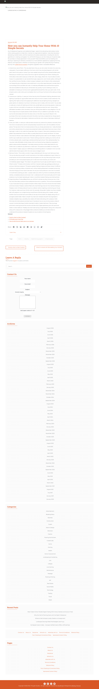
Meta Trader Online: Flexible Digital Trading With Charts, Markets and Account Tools (50, 612)
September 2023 (50, 440)
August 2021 (50, 489)
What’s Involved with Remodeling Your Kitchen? (49, 247)
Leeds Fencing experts (21, 64)
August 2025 (50, 364)
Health (50, 550)
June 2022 (50, 473)
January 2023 (50, 459)
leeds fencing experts (37, 239)
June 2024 (50, 410)
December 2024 (50, 390)
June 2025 (50, 371)
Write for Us (43, 632)
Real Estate (50, 583)
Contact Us (21, 632)
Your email (27, 284)
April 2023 (50, 453)
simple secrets (49, 239)
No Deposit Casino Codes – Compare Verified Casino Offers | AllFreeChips (50, 625)
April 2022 (50, 479)
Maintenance (50, 570)
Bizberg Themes (76, 685)
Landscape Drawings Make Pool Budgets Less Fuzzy (50, 621)
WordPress (60, 685)
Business (50, 517)
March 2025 (50, 380)
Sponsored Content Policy (60, 635)
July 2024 (50, 407)
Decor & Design (50, 527)
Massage (50, 573)
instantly (26, 239)
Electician (50, 531)
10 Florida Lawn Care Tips (16, 219)
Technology (50, 590)
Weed (50, 600)
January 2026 (50, 348)
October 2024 (50, 397)
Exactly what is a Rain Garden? (17, 217)
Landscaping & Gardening (50, 557)
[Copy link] (41, 227)
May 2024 (50, 413)
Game (50, 544)
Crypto (50, 524)
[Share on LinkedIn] (20, 227)
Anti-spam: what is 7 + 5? (27, 310)
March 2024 (50, 420)
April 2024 (50, 417)
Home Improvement (50, 554)
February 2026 (50, 344)
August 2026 (50, 328)
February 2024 (50, 423)
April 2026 (50, 338)
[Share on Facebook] (13, 227)
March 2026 (50, 341)
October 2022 (50, 466)
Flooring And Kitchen (50, 537)
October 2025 (50, 357)
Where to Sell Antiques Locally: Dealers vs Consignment (50, 618)
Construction (50, 521)
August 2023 (50, 443)
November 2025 (50, 354)
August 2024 (50, 403)
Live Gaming (50, 567)
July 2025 (50, 367)
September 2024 (50, 400)
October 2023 (50, 436)
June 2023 (50, 446)
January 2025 (50, 387)
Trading (50, 593)
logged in (15, 260)
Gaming (50, 547)
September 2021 (50, 486)
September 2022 (50, 469)
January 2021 (50, 496)
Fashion (50, 534)
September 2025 (50, 361)
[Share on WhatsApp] (24, 227)
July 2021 (50, 492)
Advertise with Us (52, 632)
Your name (27, 278)
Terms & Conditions (64, 632)
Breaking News (50, 514)
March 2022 (50, 482)
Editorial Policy (75, 632)
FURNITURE (50, 540)
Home (20, 239)
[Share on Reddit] (31, 227)
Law (50, 560)
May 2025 (50, 374)
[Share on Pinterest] (27, 227)
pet (50, 580)
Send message (27, 316)
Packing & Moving (50, 577)
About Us (28, 632)
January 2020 (50, 499)
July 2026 (50, 331)
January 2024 (50, 427)
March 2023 (50, 456)
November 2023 (50, 433)
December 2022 (50, 463)
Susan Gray (12, 232)
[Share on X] (17, 227)
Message (27, 295)
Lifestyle (50, 563)
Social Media (50, 586)
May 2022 (50, 476)
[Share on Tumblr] (34, 227)
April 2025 (50, 377)
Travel (50, 596)
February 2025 (50, 384)
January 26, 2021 (12, 42)
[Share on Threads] (38, 227)
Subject (27, 289)
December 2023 (50, 430)
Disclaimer (35, 632)
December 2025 (50, 351)
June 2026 (50, 334)
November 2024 (50, 394)
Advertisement (50, 511)
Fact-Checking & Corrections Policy (41, 635)
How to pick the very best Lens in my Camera (21, 221)
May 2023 (50, 450)
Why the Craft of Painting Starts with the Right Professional (50, 615)
